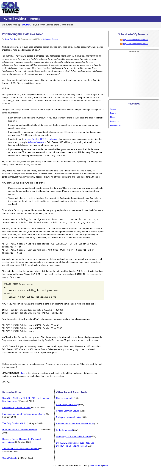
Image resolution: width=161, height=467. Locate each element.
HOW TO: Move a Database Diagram (19, 430)
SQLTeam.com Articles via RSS (135, 40)
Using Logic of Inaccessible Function (73, 436)
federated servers (36, 142)
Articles (113, 109)
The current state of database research (20, 448)
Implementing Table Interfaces (16, 407)
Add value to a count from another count (75, 424)
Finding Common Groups (67, 411)
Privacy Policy (95, 465)
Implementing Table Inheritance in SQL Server (23, 414)
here (23, 373)
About (105, 465)
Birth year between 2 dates (68, 417)
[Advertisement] (80, 8)
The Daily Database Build (14, 423)
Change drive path (64, 398)
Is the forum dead (64, 430)
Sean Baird (10, 39)
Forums (35, 18)
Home (8, 18)
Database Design (50, 39)
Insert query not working (67, 404)
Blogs (112, 117)
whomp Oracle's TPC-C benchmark (41, 139)
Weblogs (21, 18)
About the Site (115, 125)
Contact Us (114, 121)
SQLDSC (26, 24)
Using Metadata (9, 458)
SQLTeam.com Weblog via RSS (135, 44)
